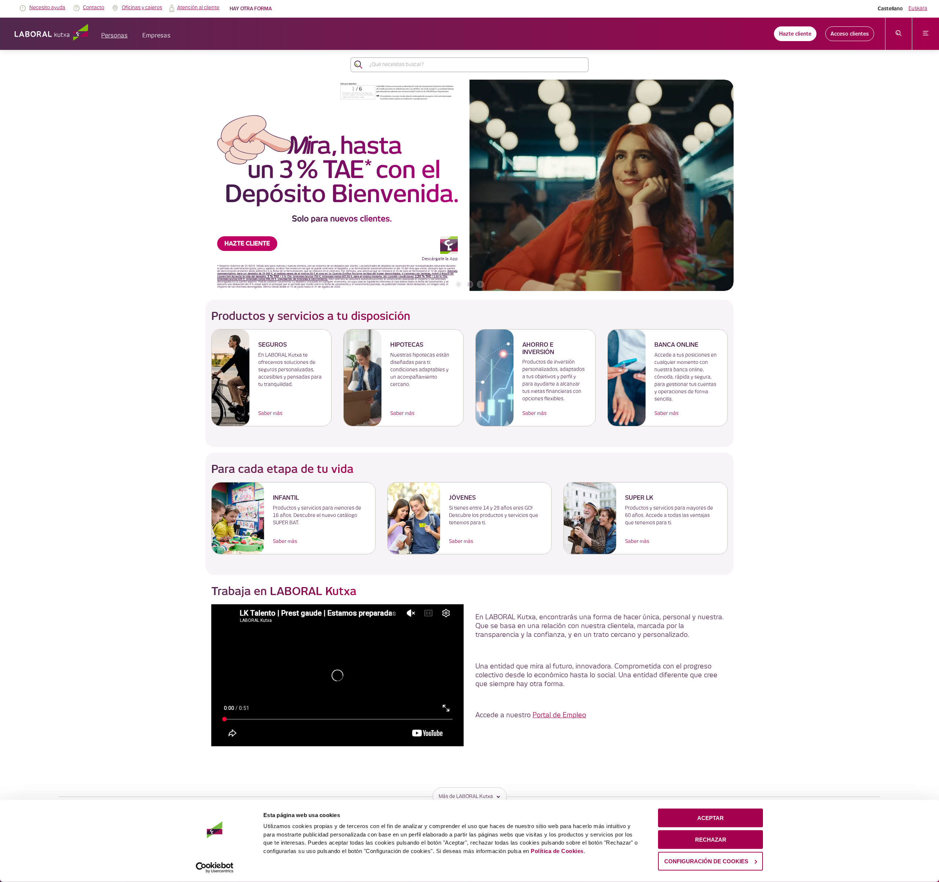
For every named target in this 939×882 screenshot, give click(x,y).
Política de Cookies (557, 851)
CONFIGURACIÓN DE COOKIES (706, 861)
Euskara (918, 8)
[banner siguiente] (480, 284)
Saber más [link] (270, 413)
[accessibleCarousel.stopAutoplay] (469, 284)
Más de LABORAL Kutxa (466, 796)
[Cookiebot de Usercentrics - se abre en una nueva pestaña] (215, 867)
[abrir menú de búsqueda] (898, 34)
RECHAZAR (710, 840)
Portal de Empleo (559, 715)
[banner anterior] (458, 284)
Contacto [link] (93, 8)
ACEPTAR (710, 818)
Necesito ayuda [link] (47, 8)
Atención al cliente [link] (198, 8)
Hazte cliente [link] (795, 34)
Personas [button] (114, 36)
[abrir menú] (925, 34)
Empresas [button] (156, 36)
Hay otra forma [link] (251, 8)
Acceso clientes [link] (849, 34)
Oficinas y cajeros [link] (142, 8)
